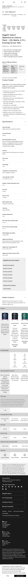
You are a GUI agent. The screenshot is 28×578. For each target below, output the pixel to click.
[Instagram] (5, 486)
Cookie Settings (22, 572)
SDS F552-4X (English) (7, 281)
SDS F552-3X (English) (7, 277)
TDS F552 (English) (7, 288)
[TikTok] (5, 489)
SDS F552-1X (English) (7, 271)
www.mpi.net (23, 473)
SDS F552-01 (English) (7, 268)
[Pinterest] (15, 486)
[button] (21, 2)
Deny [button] (8, 575)
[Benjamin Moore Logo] (14, 2)
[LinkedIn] (2, 489)
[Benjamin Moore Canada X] (18, 486)
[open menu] (3, 2)
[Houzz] (21, 486)
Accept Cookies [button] (20, 575)
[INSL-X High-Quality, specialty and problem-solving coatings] (8, 533)
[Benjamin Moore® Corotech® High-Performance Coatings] (8, 524)
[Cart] (24, 2)
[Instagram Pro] (9, 487)
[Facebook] (2, 486)
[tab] (4, 27)
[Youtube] (12, 486)
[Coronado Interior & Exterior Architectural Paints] (8, 542)
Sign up (4, 480)
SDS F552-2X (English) (7, 274)
